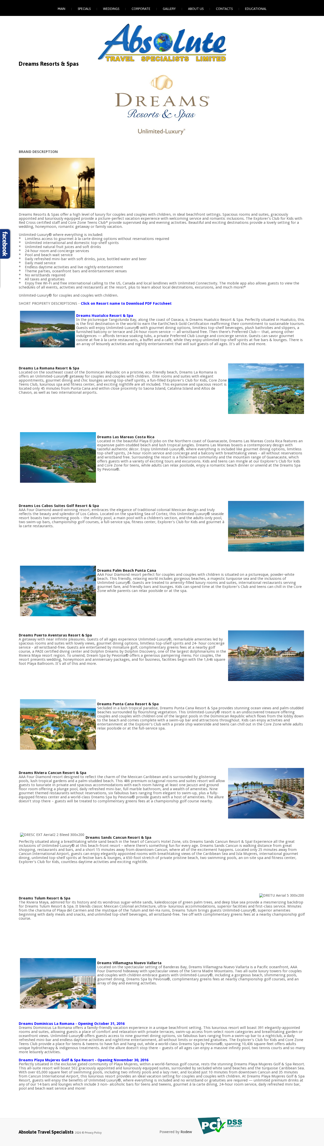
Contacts (224, 9)
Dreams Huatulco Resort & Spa (104, 315)
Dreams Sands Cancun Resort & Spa (118, 837)
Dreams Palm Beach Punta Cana (126, 570)
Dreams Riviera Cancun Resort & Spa (52, 772)
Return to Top (309, 1141)
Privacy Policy (93, 1132)
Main (61, 9)
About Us (196, 9)
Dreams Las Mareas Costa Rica (125, 437)
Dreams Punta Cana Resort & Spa (128, 704)
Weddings (111, 9)
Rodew (186, 1132)
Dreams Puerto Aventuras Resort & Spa (55, 635)
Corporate (141, 9)
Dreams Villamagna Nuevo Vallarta (129, 963)
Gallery (169, 9)
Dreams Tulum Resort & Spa (44, 898)
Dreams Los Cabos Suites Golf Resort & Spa (59, 505)
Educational (256, 9)
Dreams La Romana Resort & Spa (49, 368)
